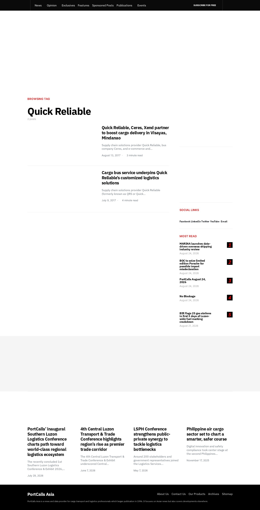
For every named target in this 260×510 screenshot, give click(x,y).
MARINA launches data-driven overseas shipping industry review (196, 246)
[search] (228, 5)
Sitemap (227, 494)
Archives (213, 494)
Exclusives (68, 5)
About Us (163, 494)
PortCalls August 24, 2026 (193, 280)
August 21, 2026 (189, 325)
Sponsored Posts (103, 5)
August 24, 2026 (189, 253)
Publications (124, 5)
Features (83, 5)
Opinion (52, 5)
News (38, 5)
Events (141, 5)
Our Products (197, 494)
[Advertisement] (130, 65)
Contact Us (179, 494)
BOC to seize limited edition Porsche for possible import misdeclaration (192, 265)
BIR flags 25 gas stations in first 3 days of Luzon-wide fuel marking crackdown (195, 317)
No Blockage (187, 296)
